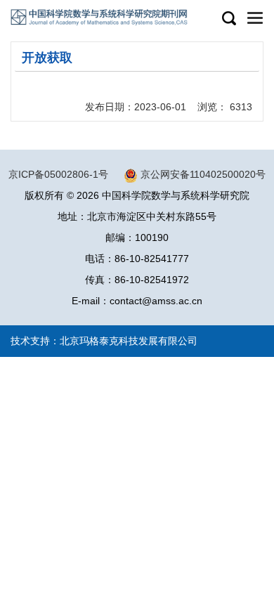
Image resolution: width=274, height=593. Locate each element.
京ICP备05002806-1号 (58, 174)
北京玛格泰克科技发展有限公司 (128, 340)
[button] (228, 19)
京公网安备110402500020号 (203, 174)
